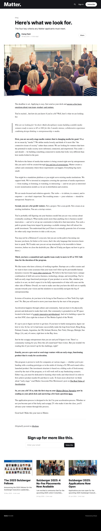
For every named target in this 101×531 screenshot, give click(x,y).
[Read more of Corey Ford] (18, 35)
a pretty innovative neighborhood (46, 314)
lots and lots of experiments (57, 164)
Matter (6, 516)
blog (16, 18)
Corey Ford (26, 34)
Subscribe (91, 4)
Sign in (81, 4)
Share (82, 35)
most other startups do (42, 272)
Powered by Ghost (91, 516)
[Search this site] (74, 4)
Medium (35, 426)
